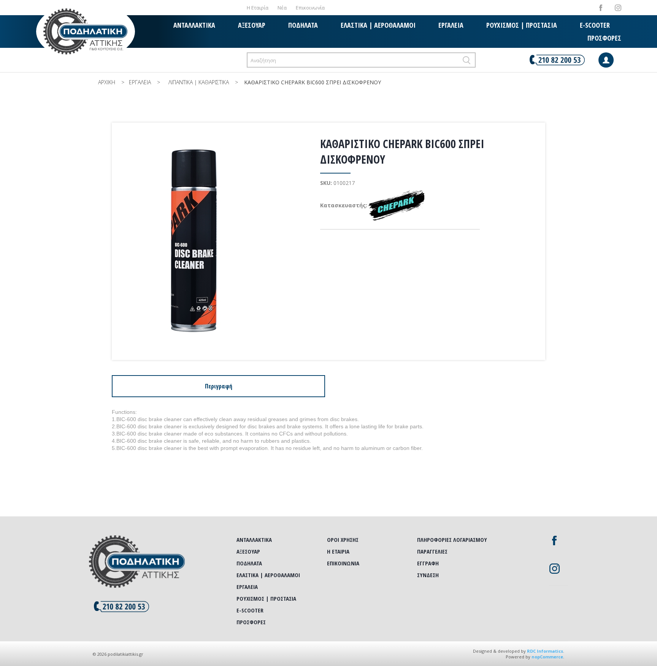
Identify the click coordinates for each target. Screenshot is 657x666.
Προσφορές (604, 38)
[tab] (218, 386)
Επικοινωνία (310, 7)
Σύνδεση (428, 575)
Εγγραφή (428, 563)
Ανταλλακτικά (194, 25)
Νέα (282, 7)
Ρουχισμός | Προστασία (521, 25)
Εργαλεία (450, 25)
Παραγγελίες (432, 551)
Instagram (618, 8)
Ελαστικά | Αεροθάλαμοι (378, 25)
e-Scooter (595, 25)
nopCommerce (547, 657)
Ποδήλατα (303, 25)
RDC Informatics (545, 651)
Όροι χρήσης (343, 539)
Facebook (601, 8)
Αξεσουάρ (251, 25)
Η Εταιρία (257, 7)
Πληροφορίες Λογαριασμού (452, 539)
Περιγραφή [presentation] (218, 386)
